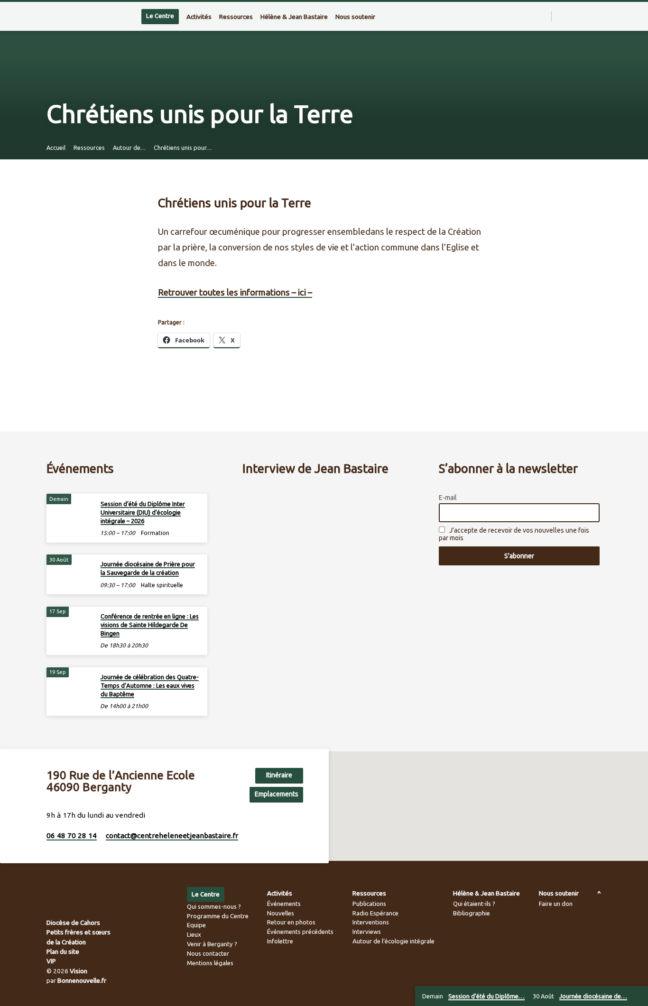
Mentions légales (210, 963)
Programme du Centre (218, 916)
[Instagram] (579, 16)
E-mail (448, 497)
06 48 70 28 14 (71, 835)
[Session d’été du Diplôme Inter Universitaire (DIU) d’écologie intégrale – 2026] (70, 510)
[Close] (639, 996)
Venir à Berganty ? (212, 944)
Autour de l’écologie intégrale (393, 941)
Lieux (194, 934)
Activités (199, 16)
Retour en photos (291, 922)
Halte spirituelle (162, 585)
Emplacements (276, 794)
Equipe (196, 925)
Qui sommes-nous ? (214, 906)
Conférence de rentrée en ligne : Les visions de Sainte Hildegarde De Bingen (150, 625)
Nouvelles (280, 913)
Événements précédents (300, 931)
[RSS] (560, 16)
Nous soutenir (355, 16)
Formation (155, 533)
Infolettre (280, 941)
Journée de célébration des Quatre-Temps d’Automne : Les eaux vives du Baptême (150, 685)
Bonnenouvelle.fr (81, 980)
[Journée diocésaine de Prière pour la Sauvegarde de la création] (70, 570)
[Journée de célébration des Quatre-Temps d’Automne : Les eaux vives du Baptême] (70, 683)
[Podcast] (599, 16)
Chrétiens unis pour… (183, 147)
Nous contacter (208, 953)
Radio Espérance (375, 913)
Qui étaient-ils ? (474, 903)
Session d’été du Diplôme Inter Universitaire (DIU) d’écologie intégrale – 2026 (143, 512)
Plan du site (62, 951)
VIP (51, 961)
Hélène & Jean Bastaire (294, 16)
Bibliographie (471, 913)
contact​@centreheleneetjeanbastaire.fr (172, 835)
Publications (369, 903)
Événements (284, 903)
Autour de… (129, 147)
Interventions (370, 922)
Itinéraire (279, 775)
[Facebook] (569, 16)
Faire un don (556, 903)
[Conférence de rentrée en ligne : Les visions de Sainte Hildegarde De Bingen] (70, 622)
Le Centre (160, 15)
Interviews (366, 931)
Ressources (236, 16)
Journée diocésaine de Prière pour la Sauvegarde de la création (148, 568)
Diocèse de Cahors (73, 922)
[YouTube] (590, 16)
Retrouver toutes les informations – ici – (235, 292)
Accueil (55, 147)
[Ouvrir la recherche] (543, 16)
